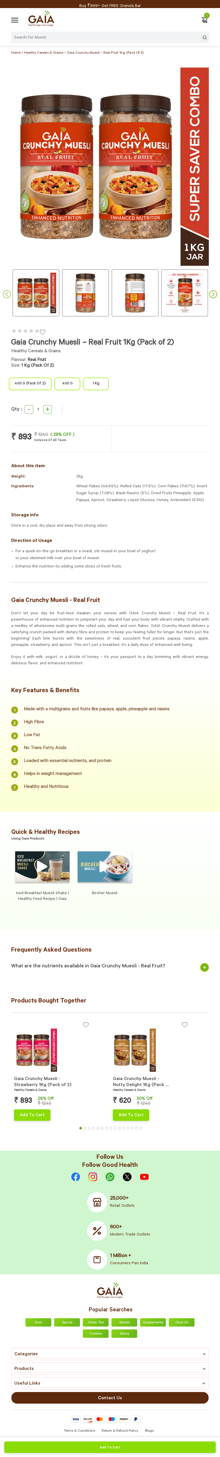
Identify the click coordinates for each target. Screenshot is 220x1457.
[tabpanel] (60, 1071)
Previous (7, 294)
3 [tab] (91, 1130)
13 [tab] (134, 1130)
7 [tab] (108, 1130)
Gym (38, 1323)
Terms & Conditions (80, 1431)
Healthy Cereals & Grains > (45, 53)
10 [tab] (121, 1130)
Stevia (124, 1334)
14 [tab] (138, 1130)
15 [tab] (142, 1130)
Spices (67, 1323)
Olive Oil (181, 1323)
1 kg (96, 384)
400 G (67, 384)
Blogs (149, 1431)
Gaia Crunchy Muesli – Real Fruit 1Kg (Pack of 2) (105, 53)
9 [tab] (116, 1130)
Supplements (153, 1323)
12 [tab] (129, 1130)
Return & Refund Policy (120, 1431)
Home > (17, 53)
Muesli (124, 1323)
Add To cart (110, 1448)
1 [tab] (82, 1130)
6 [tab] (104, 1130)
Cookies (95, 1334)
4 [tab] (95, 1130)
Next (213, 294)
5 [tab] (99, 1130)
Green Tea (96, 1323)
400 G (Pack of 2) (30, 384)
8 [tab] (112, 1130)
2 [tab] (86, 1130)
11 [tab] (125, 1130)
